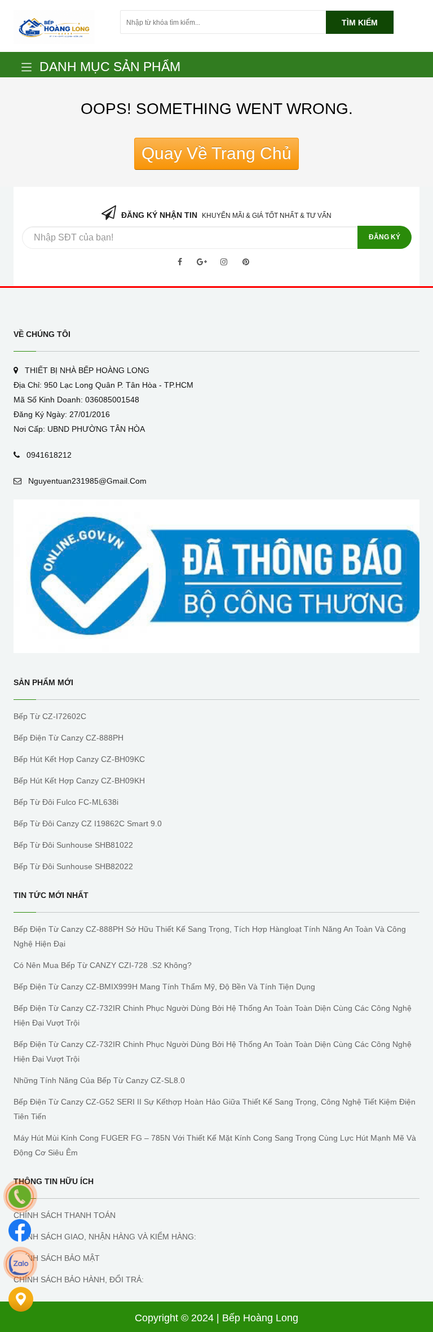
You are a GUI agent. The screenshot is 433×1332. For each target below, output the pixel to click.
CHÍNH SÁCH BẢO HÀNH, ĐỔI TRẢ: (79, 1279)
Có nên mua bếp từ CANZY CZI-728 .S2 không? (103, 965)
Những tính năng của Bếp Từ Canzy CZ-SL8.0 (99, 1080)
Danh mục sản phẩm (109, 66)
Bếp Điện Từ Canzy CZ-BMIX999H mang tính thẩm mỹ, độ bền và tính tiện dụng (164, 986)
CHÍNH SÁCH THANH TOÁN (65, 1215)
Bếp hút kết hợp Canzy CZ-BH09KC (79, 759)
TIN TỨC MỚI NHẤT (51, 895)
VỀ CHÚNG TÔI (42, 334)
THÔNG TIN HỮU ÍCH (54, 1181)
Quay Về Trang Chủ (216, 153)
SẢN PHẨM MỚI (43, 682)
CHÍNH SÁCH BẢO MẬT (57, 1258)
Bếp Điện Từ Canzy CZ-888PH (68, 737)
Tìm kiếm (360, 22)
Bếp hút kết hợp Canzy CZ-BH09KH (79, 780)
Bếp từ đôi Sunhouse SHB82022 (73, 866)
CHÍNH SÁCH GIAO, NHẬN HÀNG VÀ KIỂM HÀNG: (105, 1236)
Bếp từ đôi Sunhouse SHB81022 (73, 844)
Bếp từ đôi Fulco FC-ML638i (66, 802)
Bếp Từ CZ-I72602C (50, 716)
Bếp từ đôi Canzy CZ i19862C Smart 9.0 (88, 823)
